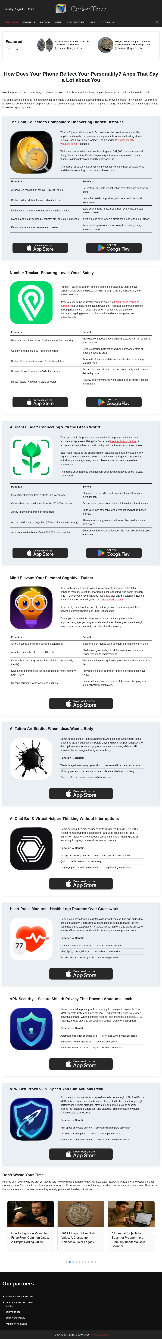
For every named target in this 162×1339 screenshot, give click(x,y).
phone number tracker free (19, 1296)
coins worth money (15, 1318)
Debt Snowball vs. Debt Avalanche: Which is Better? (131, 1235)
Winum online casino (16, 1324)
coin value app (13, 1312)
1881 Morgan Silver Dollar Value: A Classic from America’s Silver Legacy (29, 1237)
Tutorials (107, 22)
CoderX (61, 48)
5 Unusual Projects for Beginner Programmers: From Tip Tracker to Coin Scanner (78, 1239)
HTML (58, 22)
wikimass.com (99, 1334)
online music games (112, 599)
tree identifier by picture (123, 441)
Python (45, 22)
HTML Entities (75, 22)
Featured (11, 22)
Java (92, 22)
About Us (29, 22)
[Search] (157, 22)
